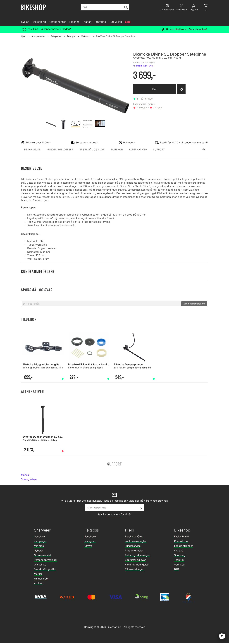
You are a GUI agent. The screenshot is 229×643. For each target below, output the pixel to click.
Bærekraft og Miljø (45, 569)
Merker (38, 573)
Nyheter (38, 550)
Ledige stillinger (183, 545)
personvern (113, 514)
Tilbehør (74, 21)
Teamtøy (179, 559)
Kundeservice (133, 545)
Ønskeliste (40, 564)
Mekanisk (86, 36)
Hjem (23, 36)
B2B (176, 569)
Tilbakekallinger (134, 569)
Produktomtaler (134, 550)
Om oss (178, 550)
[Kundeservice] (168, 6)
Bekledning (39, 21)
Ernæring (100, 21)
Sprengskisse (29, 479)
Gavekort (39, 536)
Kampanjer (40, 541)
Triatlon (87, 21)
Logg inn (193, 9)
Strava (88, 545)
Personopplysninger (45, 559)
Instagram (90, 541)
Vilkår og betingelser (137, 564)
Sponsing (179, 555)
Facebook (90, 536)
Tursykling (115, 21)
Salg (128, 21)
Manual (25, 474)
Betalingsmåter (134, 536)
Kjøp (154, 89)
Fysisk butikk (181, 536)
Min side (39, 545)
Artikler (38, 583)
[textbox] (101, 303)
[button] (32, 149)
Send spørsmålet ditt (194, 303)
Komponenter (57, 21)
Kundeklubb (41, 578)
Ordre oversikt (42, 555)
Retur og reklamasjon (137, 555)
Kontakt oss (181, 541)
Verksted (179, 564)
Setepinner (56, 36)
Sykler (25, 21)
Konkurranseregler (135, 541)
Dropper (71, 36)
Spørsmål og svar (135, 559)
